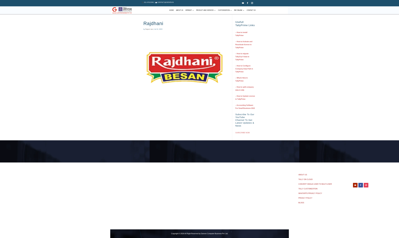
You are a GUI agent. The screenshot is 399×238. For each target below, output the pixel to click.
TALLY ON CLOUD (305, 179)
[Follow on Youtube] (243, 3)
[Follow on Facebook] (247, 3)
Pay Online (238, 10)
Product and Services (205, 10)
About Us (179, 10)
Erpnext (188, 10)
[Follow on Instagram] (252, 3)
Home (171, 10)
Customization (224, 10)
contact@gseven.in (165, 2)
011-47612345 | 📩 (149, 2)
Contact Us (251, 10)
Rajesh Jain (149, 29)
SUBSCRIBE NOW (242, 133)
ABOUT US (302, 175)
